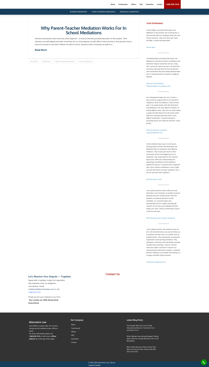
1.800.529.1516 (34, 292)
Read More (41, 49)
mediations (46, 62)
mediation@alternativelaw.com (41, 289)
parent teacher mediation (64, 62)
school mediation (85, 62)
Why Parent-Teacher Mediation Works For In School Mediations (83, 30)
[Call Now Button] (204, 362)
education (34, 62)
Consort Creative (94, 365)
